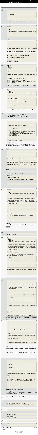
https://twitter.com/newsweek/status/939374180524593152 (11, 234)
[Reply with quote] (36, 8)
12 (9, 427)
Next (10, 427)
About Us (21, 2)
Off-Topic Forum (4, 5)
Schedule (14, 2)
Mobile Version (16, 2)
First (3, 427)
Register (30, 0)
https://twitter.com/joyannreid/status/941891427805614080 (11, 414)
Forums (7, 2)
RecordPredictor (12, 2)
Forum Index (1, 5)
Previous (5, 427)
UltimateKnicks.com (9, 1)
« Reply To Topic (35, 427)
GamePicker (9, 2)
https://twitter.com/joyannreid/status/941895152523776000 (11, 417)
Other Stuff (19, 2)
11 (8, 427)
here (22, 432)
